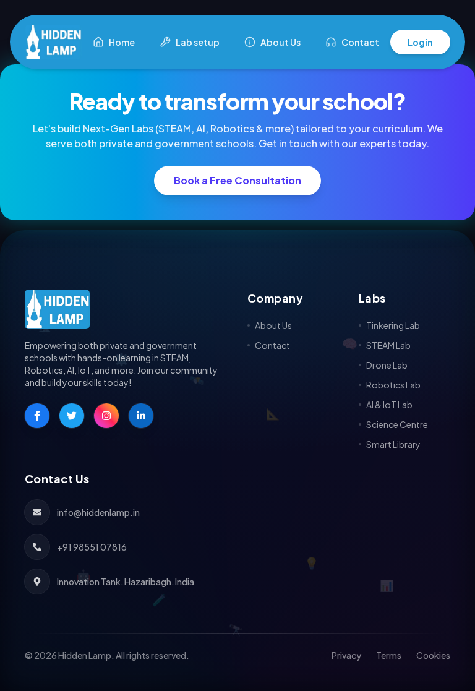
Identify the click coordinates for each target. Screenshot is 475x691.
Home (122, 42)
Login (420, 42)
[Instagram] (106, 415)
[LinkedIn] (141, 415)
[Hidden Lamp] (126, 309)
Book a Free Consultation (237, 180)
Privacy (346, 655)
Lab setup (198, 42)
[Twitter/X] (71, 415)
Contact (360, 42)
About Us (280, 42)
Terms (388, 655)
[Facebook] (37, 415)
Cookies (433, 655)
